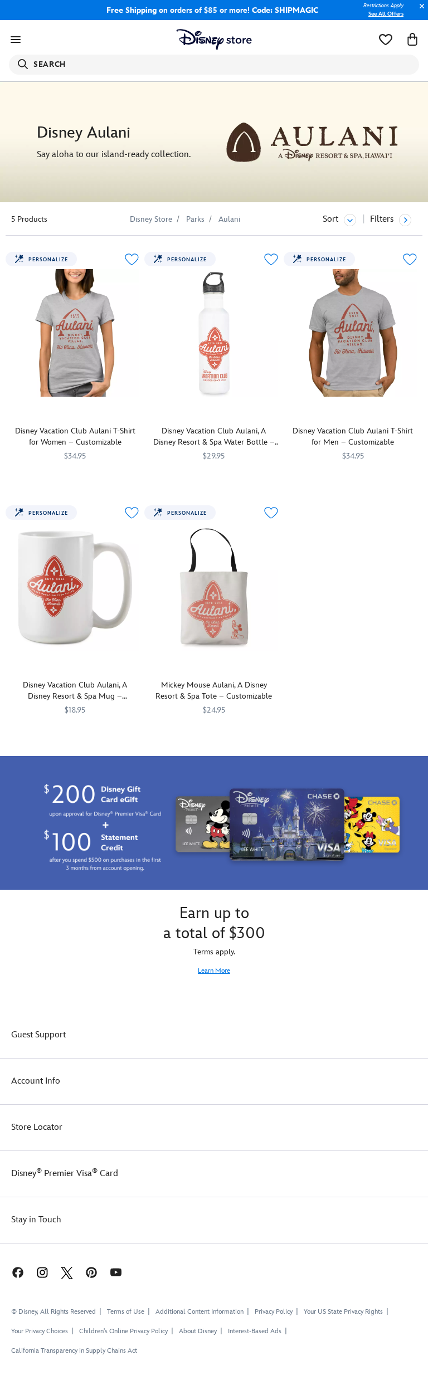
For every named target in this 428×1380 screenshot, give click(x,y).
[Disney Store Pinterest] (91, 1272)
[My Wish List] (385, 39)
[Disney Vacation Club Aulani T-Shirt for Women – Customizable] (75, 333)
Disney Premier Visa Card (64, 1173)
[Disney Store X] (67, 1272)
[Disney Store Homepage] (214, 39)
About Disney (198, 1331)
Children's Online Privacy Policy (123, 1331)
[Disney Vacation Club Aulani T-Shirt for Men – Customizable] (353, 333)
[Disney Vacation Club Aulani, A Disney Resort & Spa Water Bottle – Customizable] (214, 333)
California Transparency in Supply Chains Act (74, 1351)
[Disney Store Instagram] (42, 1272)
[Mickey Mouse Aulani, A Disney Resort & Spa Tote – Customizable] (214, 586)
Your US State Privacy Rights (343, 1312)
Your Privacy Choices (39, 1331)
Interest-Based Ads (254, 1331)
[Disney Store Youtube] (116, 1272)
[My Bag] (412, 39)
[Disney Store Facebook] (12, 1272)
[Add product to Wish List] (132, 259)
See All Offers (385, 14)
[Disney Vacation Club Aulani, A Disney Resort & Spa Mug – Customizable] (75, 586)
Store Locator (36, 1127)
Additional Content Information (199, 1312)
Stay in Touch (36, 1220)
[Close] (419, 12)
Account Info (35, 1081)
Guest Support (38, 1035)
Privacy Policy (274, 1312)
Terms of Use (125, 1312)
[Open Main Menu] (15, 39)
